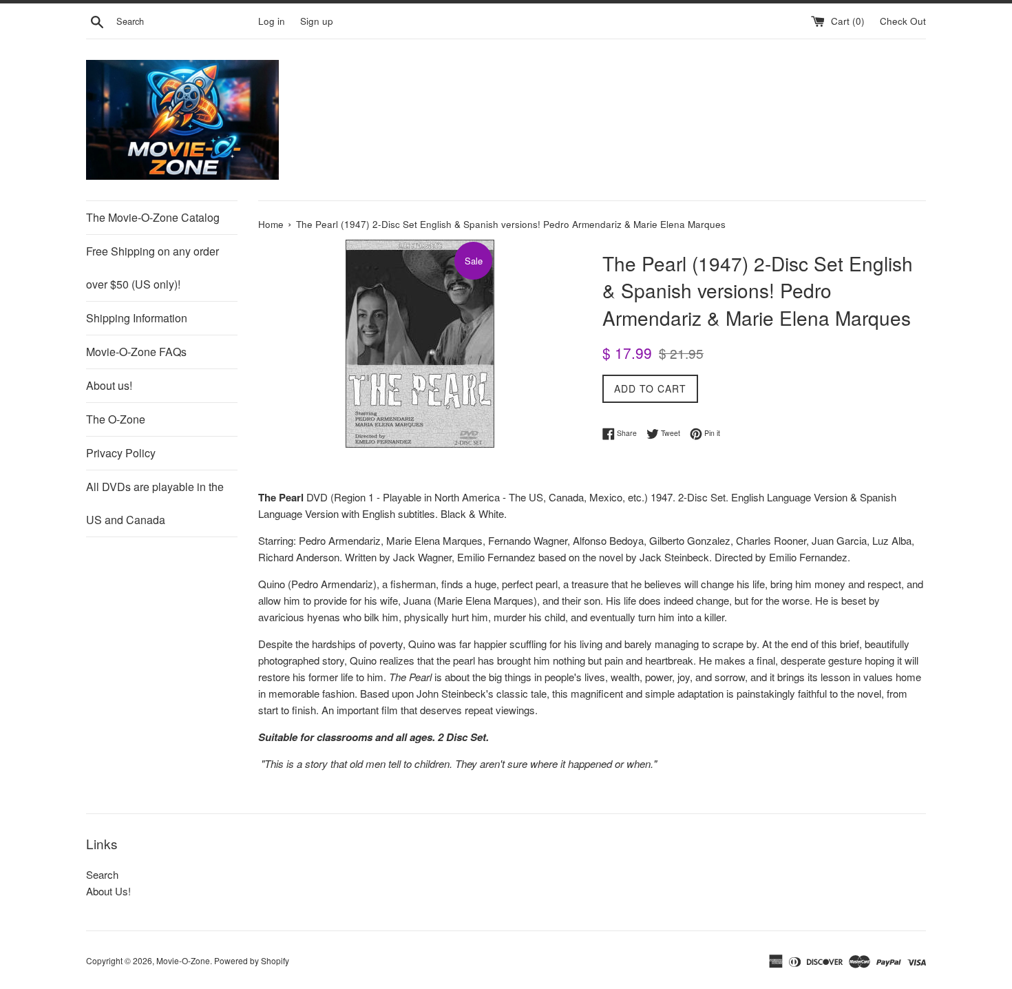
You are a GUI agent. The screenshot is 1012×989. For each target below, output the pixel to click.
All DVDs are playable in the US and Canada (155, 503)
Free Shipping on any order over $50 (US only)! (152, 267)
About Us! (108, 891)
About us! (109, 385)
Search (102, 874)
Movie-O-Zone (183, 960)
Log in (271, 21)
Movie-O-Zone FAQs (136, 352)
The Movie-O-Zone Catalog (153, 217)
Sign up (316, 21)
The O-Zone (115, 419)
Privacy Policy (121, 453)
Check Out (903, 21)
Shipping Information (136, 318)
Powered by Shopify (251, 960)
